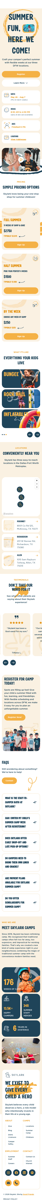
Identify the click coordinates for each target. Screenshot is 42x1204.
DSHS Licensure (12, 1136)
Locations (30, 1126)
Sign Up (21, 245)
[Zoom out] (36, 484)
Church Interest (29, 1162)
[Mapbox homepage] (8, 513)
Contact (9, 780)
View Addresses (18, 139)
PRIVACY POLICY (10, 1199)
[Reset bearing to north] (36, 487)
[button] (20, 489)
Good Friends (28, 1194)
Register (21, 74)
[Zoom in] (36, 480)
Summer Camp (29, 1132)
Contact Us (30, 1157)
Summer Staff (11, 1158)
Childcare (30, 1137)
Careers (11, 1163)
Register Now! (15, 717)
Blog (10, 1130)
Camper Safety (11, 1143)
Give (10, 1126)
